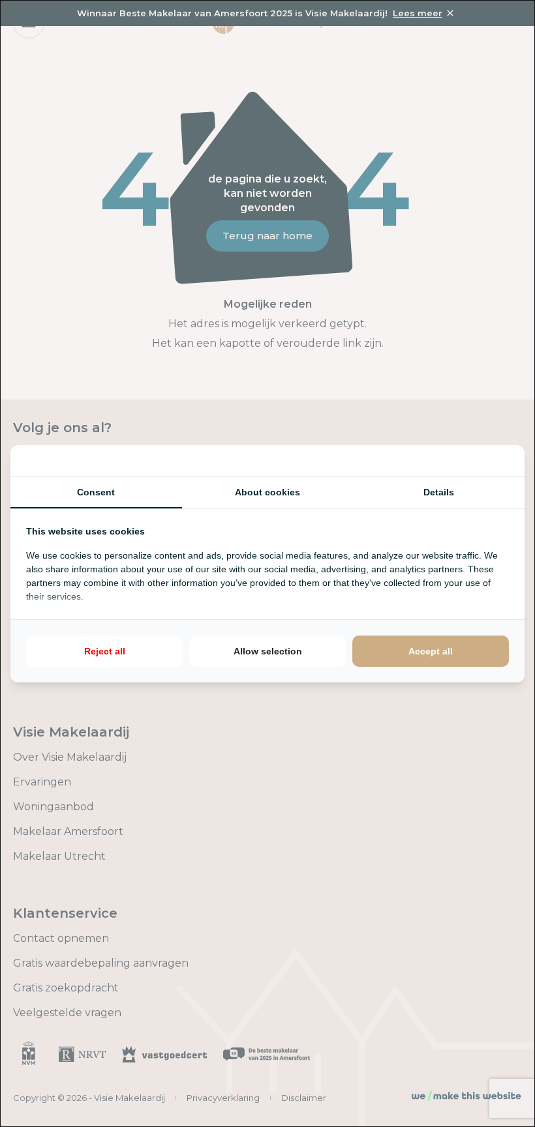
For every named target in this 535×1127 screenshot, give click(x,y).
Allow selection (268, 651)
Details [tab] (438, 492)
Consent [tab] (96, 492)
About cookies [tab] (267, 492)
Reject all (104, 651)
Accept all (430, 651)
